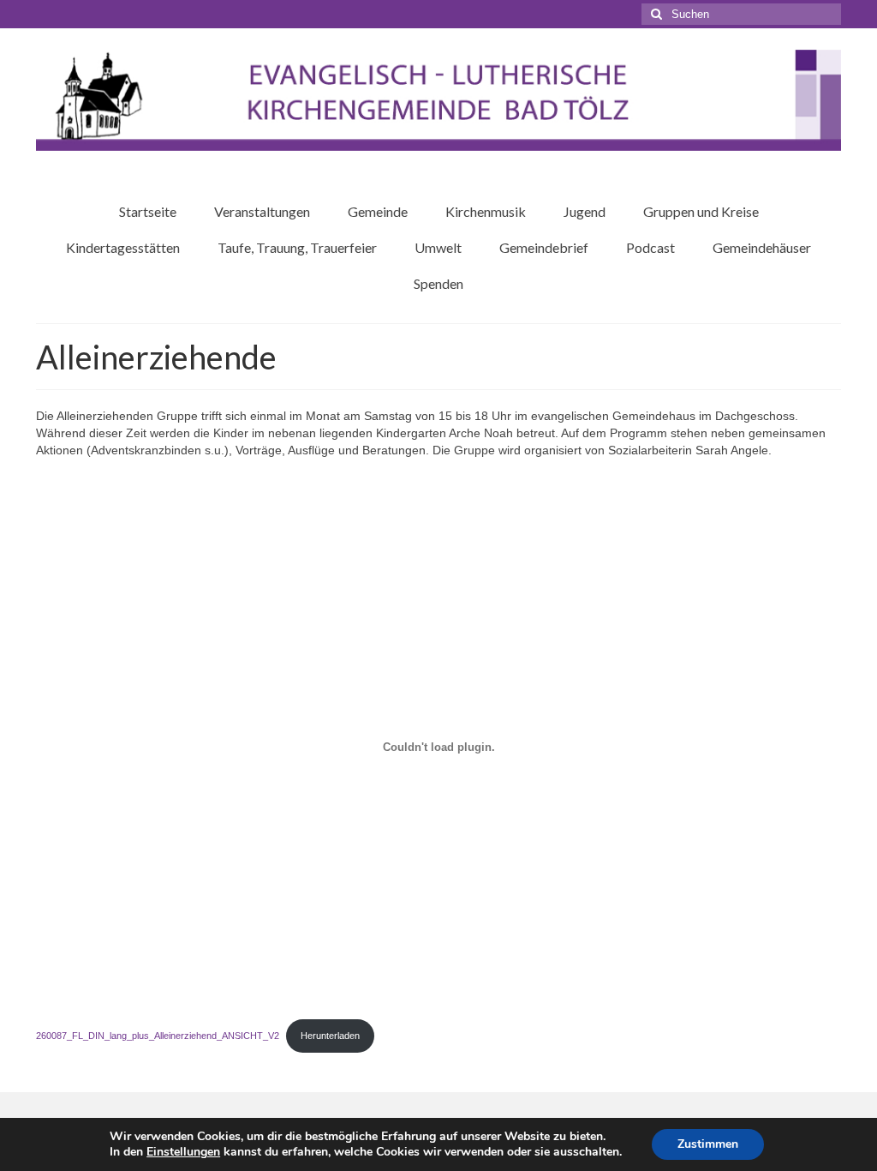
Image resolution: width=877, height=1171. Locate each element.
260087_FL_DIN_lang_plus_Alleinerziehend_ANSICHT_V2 (157, 1035)
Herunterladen (330, 1035)
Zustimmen (707, 1144)
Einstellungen (183, 1152)
